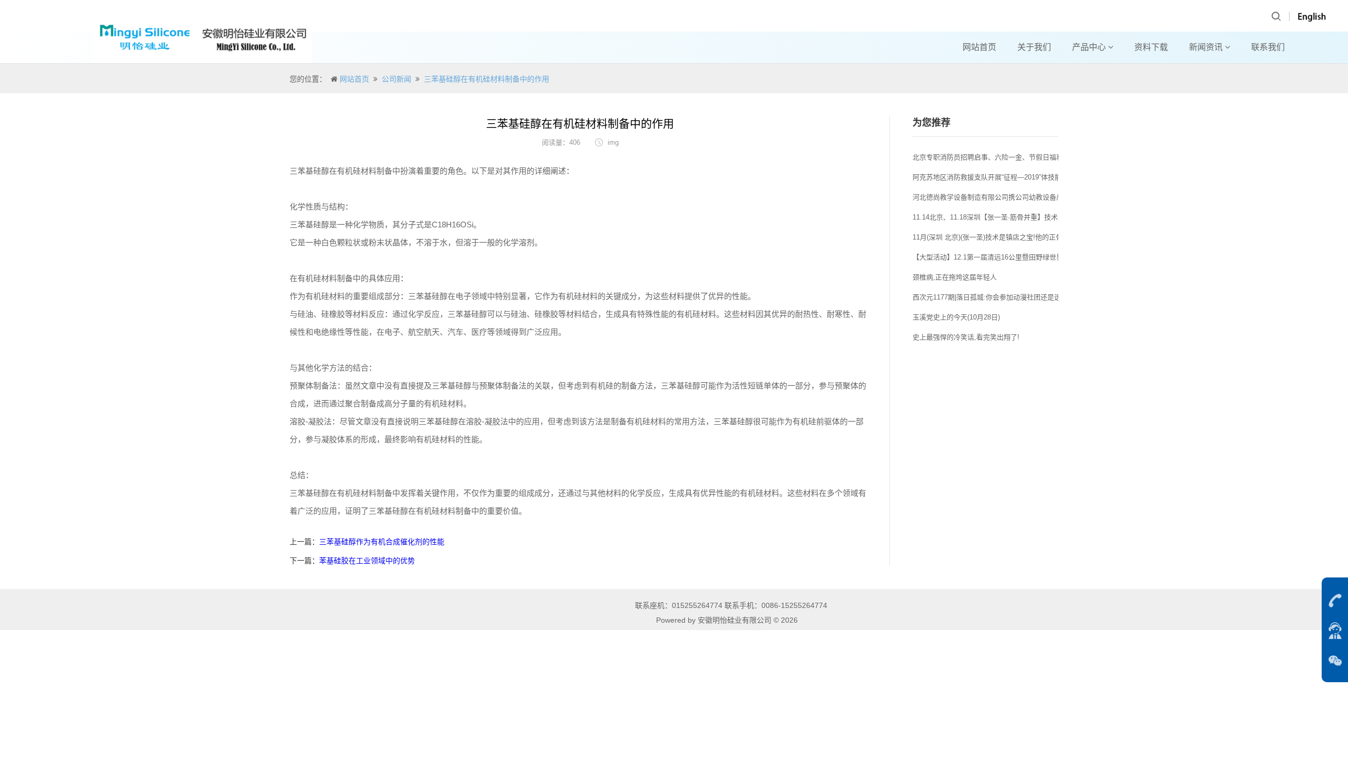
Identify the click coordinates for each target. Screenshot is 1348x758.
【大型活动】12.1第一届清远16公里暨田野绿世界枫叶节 (998, 257)
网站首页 (979, 47)
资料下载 (1151, 47)
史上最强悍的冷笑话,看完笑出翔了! (966, 337)
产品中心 (1090, 47)
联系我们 (1268, 47)
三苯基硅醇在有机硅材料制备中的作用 (486, 79)
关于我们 (1034, 47)
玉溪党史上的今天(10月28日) (956, 317)
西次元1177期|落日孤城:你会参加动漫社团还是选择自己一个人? (1009, 297)
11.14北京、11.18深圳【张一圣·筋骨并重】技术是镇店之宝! (1003, 217)
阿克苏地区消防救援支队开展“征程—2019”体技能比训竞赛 (1001, 177)
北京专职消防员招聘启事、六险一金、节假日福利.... (992, 157)
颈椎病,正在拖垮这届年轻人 (955, 277)
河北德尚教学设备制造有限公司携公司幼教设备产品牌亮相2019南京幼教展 (1026, 197)
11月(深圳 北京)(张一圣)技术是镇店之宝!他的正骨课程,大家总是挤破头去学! (1027, 237)
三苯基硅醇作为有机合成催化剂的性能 (381, 541)
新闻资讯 (1207, 47)
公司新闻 (396, 79)
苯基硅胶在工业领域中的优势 (367, 560)
